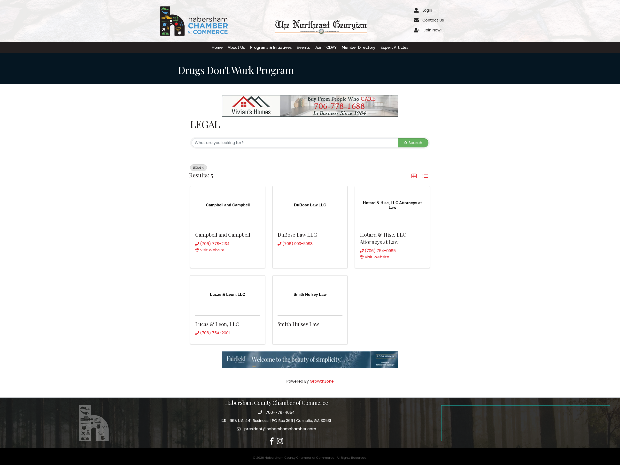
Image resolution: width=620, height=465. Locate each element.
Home (217, 47)
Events (303, 47)
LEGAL (197, 168)
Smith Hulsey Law (298, 323)
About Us (236, 47)
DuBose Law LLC (297, 234)
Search (415, 142)
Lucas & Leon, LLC (217, 323)
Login (427, 10)
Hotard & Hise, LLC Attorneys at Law (383, 238)
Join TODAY (326, 47)
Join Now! (433, 30)
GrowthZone (322, 381)
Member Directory (358, 47)
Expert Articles (394, 47)
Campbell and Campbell (222, 234)
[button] (414, 176)
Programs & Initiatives (271, 47)
